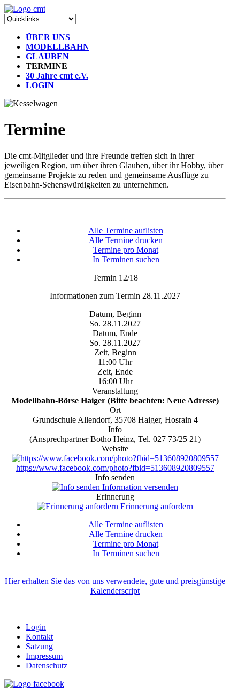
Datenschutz (46, 665)
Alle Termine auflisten (125, 230)
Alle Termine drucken (126, 240)
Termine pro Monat (125, 249)
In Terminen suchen (126, 259)
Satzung (39, 646)
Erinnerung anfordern (155, 506)
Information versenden (139, 487)
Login (36, 627)
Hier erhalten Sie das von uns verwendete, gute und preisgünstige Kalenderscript (115, 586)
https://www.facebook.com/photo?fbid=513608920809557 (115, 467)
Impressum (44, 655)
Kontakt (39, 636)
